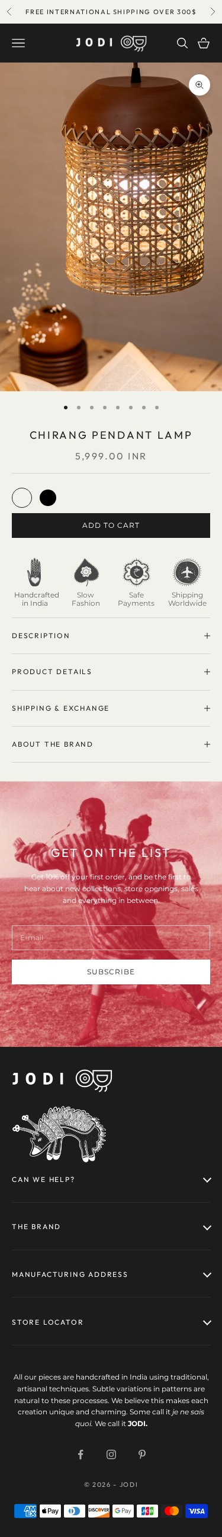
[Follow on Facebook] (80, 1454)
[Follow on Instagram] (111, 1454)
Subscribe (111, 971)
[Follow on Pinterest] (142, 1454)
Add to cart (111, 525)
